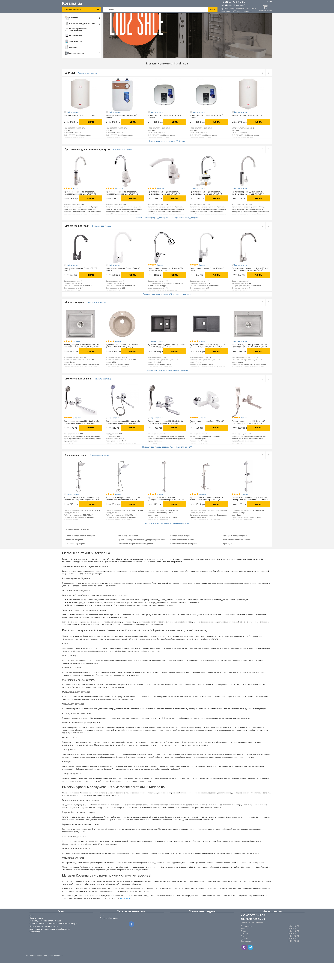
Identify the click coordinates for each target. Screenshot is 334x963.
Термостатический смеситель (237, 540)
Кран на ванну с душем (75, 544)
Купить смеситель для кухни (183, 544)
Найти (212, 10)
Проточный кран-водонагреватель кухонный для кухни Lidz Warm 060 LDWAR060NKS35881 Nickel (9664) (80, 194)
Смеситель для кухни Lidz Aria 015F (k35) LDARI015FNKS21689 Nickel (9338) (250, 269)
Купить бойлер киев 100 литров (80, 536)
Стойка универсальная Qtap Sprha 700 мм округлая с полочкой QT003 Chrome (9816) (250, 499)
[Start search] (105, 9)
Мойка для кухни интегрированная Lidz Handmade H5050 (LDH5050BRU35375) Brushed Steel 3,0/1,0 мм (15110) (82, 347)
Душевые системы (76, 455)
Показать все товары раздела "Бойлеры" (167, 141)
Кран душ (227, 544)
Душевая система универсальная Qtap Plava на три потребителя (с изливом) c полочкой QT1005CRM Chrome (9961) (81, 499)
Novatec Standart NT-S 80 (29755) (247, 115)
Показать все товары (87, 73)
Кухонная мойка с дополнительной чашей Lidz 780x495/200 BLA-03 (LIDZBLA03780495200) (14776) (166, 347)
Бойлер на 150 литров (180, 536)
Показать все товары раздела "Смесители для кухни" (167, 294)
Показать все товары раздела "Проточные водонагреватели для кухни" (167, 218)
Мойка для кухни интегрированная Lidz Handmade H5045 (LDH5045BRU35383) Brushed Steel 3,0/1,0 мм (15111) (249, 347)
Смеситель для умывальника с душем (135, 544)
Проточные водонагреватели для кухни (88, 149)
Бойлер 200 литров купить (235, 536)
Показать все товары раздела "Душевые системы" (167, 523)
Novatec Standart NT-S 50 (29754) (79, 115)
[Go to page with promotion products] (187, 35)
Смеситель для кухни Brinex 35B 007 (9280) (80, 269)
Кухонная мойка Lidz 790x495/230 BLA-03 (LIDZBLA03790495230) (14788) (208, 346)
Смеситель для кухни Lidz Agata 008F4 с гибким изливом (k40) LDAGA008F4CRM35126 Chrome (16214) (166, 270)
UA (270, 2)
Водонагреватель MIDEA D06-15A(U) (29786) (122, 116)
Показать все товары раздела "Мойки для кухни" (167, 370)
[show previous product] (262, 73)
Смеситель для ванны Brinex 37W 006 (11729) (207, 422)
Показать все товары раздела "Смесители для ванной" (167, 447)
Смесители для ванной (78, 378)
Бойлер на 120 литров (128, 536)
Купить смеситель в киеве (182, 540)
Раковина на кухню (74, 540)
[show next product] (268, 73)
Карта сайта (125, 898)
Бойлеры (70, 72)
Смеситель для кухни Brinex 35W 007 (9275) (123, 269)
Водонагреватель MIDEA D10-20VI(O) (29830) (206, 116)
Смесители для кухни (77, 225)
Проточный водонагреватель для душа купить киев (141, 540)
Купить (90, 122)
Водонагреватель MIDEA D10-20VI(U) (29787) (164, 116)
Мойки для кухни (74, 302)
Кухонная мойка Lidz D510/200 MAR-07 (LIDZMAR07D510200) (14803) (123, 346)
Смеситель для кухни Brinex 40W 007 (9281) (207, 269)
